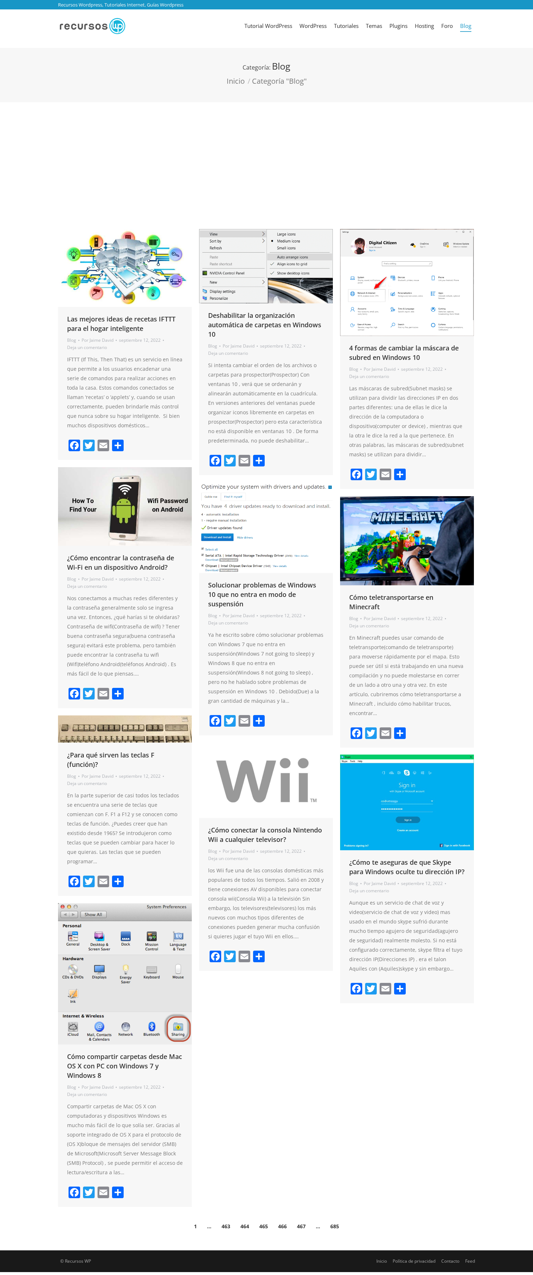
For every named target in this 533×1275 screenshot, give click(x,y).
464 (244, 1226)
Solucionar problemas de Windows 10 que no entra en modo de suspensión (262, 594)
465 (263, 1226)
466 (282, 1226)
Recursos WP (78, 1261)
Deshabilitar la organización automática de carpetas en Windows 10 (264, 325)
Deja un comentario (87, 347)
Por (97, 340)
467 (301, 1226)
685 (334, 1226)
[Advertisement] (266, 156)
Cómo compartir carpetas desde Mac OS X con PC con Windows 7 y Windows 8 (124, 1066)
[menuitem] (268, 25)
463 (226, 1226)
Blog (71, 340)
